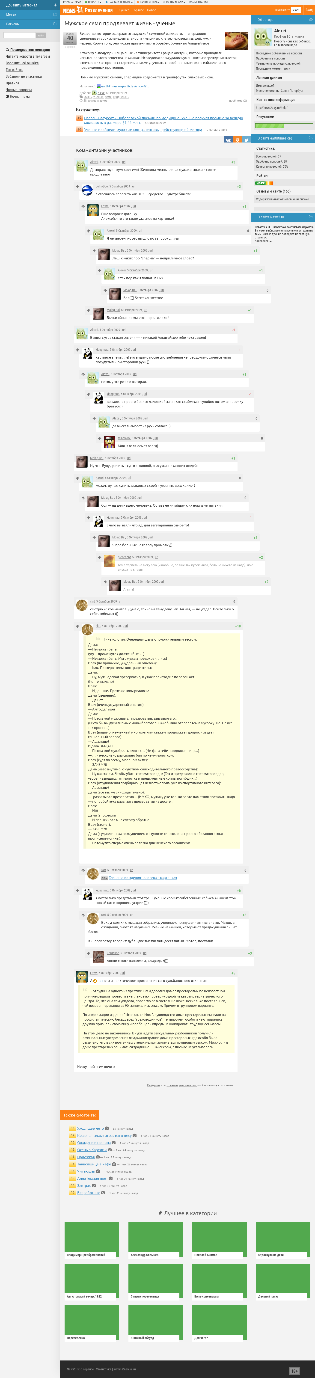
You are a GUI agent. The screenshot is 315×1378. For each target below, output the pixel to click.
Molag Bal (118, 250)
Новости (93, 2)
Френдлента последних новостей (278, 63)
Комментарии (198, 2)
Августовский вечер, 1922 (84, 1296)
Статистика (296, 36)
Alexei (101, 93)
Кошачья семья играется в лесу (104, 1135)
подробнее (261, 241)
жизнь (88, 97)
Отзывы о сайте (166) (273, 191)
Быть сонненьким (206, 1296)
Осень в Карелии (92, 1149)
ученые (98, 97)
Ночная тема (19, 96)
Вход (309, 10)
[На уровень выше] (78, 186)
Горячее (138, 10)
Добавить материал (21, 5)
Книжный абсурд (142, 1338)
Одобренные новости (270, 58)
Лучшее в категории (190, 1213)
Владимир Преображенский (86, 1255)
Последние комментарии (273, 68)
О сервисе (87, 1369)
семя (108, 97)
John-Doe (102, 186)
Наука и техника (120, 2)
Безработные (88, 1192)
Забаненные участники (24, 76)
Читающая (86, 1171)
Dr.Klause (113, 953)
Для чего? (201, 1338)
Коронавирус (72, 2)
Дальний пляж (268, 1296)
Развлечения (148, 2)
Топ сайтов (14, 70)
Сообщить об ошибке (22, 63)
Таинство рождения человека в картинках (143, 877)
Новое (151, 10)
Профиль (280, 36)
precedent (124, 557)
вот (100, 980)
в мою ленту (282, 10)
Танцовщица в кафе (94, 1163)
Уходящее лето (90, 1128)
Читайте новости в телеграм (28, 56)
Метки (11, 15)
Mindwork (124, 438)
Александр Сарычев (144, 1255)
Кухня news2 (174, 2)
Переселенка (76, 1338)
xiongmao (102, 349)
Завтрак (84, 1185)
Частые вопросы (19, 90)
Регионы (13, 24)
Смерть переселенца (145, 1296)
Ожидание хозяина (94, 1142)
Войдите (153, 1085)
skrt (92, 601)
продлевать (121, 97)
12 (103, 878)
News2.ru (73, 1369)
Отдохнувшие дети (271, 1255)
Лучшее (124, 10)
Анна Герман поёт (92, 1178)
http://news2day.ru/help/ (272, 108)
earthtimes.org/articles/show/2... (125, 86)
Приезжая (86, 1156)
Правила (12, 83)
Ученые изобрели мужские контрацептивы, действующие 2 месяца (143, 129)
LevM (104, 206)
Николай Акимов (205, 1255)
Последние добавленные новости (279, 53)
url (123, 162)
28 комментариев (95, 100)
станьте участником (181, 1085)
